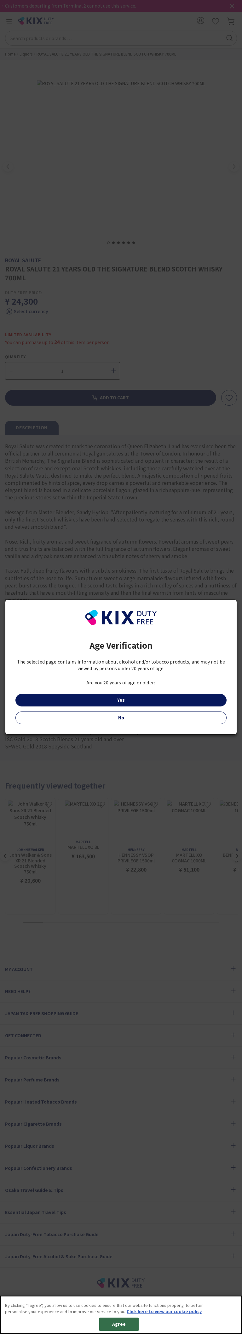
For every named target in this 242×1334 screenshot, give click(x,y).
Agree (119, 1324)
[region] (121, 1315)
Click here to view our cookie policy (164, 1311)
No (121, 717)
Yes (121, 700)
